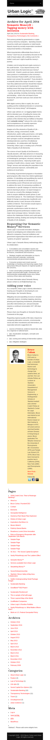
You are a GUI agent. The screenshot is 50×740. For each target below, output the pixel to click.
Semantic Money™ (17, 560)
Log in (13, 712)
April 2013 (14, 644)
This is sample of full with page (21, 595)
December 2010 (16, 659)
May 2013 (14, 641)
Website (30, 474)
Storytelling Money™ (18, 567)
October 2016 (15, 622)
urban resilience (16, 703)
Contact (13, 507)
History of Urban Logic (18, 519)
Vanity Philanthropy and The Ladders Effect (26, 555)
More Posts (31, 471)
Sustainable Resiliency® (19, 592)
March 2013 (15, 647)
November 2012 (16, 650)
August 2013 (15, 637)
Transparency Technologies (16, 36)
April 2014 (14, 631)
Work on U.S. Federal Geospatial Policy (24, 612)
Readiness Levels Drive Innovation (23, 531)
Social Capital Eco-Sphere (20, 687)
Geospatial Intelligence (19, 513)
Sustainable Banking (27, 34)
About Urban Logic (17, 675)
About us (14, 500)
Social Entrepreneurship (19, 571)
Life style (14, 684)
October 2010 (15, 662)
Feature (13, 678)
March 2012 (15, 653)
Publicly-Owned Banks (18, 528)
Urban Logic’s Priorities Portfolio (22, 604)
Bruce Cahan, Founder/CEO (20, 504)
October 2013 (15, 634)
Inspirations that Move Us (19, 522)
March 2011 (15, 656)
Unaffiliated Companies (19, 601)
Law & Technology (17, 681)
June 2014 (14, 628)
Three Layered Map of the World (22, 598)
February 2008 (16, 665)
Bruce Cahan (31, 351)
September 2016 (16, 625)
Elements (14, 510)
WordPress (14, 722)
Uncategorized (16, 700)
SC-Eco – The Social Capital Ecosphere (24, 552)
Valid (15, 715)
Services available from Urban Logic (23, 563)
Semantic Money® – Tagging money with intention (20, 27)
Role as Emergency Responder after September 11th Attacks (22, 535)
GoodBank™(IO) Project (19, 588)
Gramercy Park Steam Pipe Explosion (24, 516)
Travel (13, 697)
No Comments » (33, 36)
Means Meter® (16, 525)
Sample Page (15, 539)
